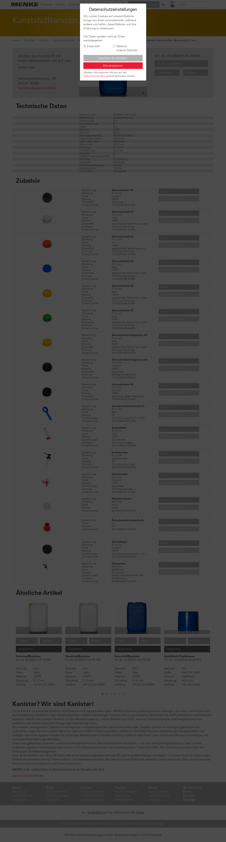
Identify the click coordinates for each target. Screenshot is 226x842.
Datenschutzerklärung (96, 76)
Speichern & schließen (113, 58)
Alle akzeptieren (113, 65)
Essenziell (93, 46)
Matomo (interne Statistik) (127, 48)
